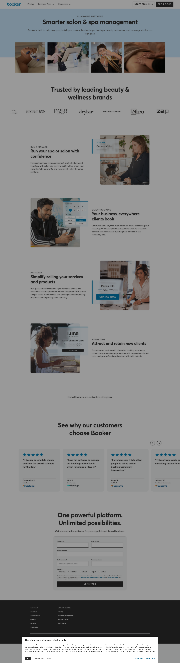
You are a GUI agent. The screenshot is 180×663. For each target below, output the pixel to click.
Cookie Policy (150, 658)
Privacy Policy (139, 658)
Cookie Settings (43, 658)
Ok (28, 658)
